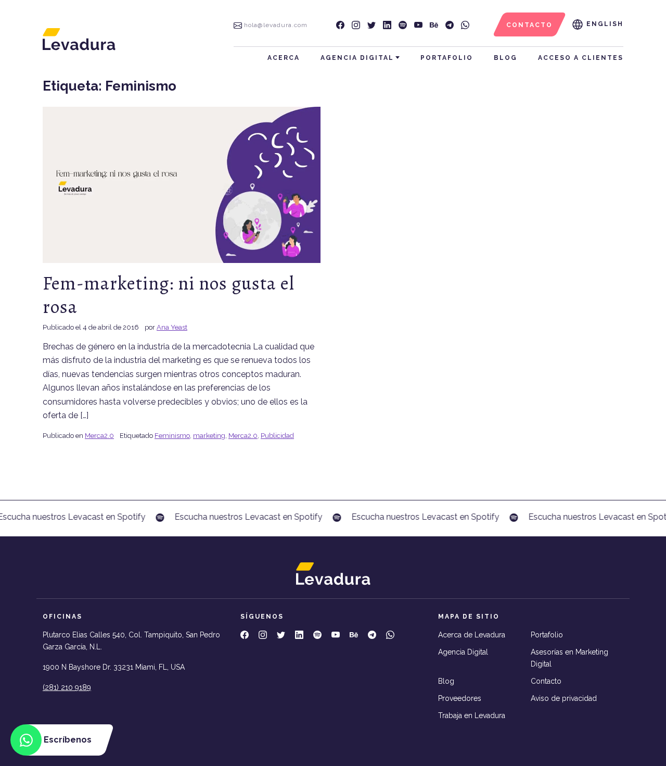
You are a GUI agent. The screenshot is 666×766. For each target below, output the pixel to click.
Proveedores (459, 698)
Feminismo (172, 435)
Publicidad (277, 435)
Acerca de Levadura (471, 635)
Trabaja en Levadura (471, 715)
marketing (209, 435)
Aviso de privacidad (564, 698)
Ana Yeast (172, 327)
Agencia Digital (357, 57)
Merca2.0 (99, 435)
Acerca (283, 57)
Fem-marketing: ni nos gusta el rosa (168, 294)
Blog (505, 57)
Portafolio (446, 57)
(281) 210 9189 (67, 687)
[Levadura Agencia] (79, 39)
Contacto (546, 681)
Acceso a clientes (580, 57)
